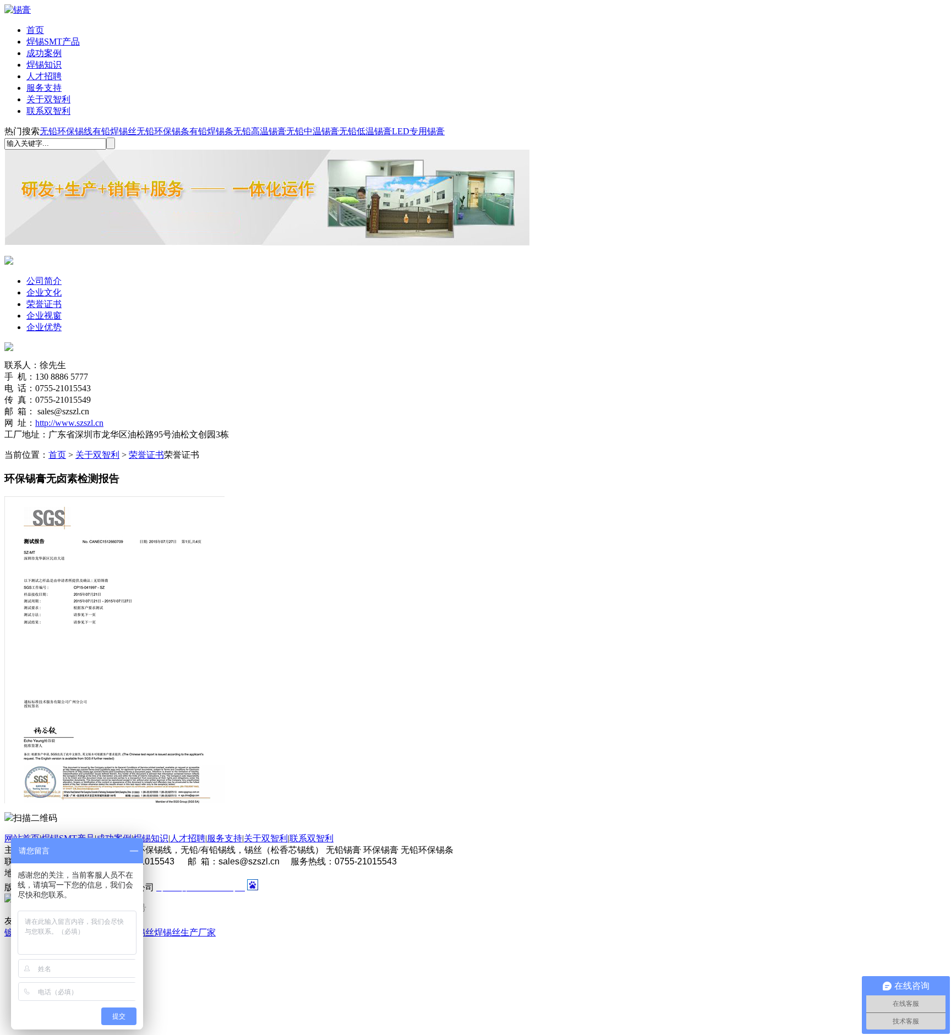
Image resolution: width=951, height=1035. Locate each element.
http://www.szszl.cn (69, 423)
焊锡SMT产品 (53, 41)
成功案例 (44, 53)
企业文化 (44, 292)
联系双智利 (48, 111)
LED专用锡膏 (418, 131)
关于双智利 (48, 99)
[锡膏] (17, 9)
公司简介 (44, 281)
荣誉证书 (44, 304)
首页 (35, 30)
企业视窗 (44, 315)
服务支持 (44, 87)
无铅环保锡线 (66, 131)
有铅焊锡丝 (114, 131)
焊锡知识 (44, 64)
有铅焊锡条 (211, 131)
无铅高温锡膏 (259, 131)
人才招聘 (44, 76)
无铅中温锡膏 (312, 131)
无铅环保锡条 (162, 131)
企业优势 (44, 327)
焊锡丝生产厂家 (185, 932)
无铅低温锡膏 (365, 131)
